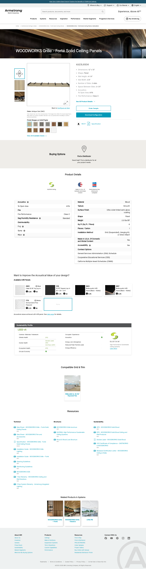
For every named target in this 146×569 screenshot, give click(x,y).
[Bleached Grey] (35, 124)
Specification (96, 124)
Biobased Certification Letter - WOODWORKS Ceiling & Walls (112, 452)
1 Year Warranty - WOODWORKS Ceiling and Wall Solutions (31, 478)
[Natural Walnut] (29, 130)
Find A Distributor (80, 540)
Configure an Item (63, 108)
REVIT (83, 124)
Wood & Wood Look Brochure (67, 440)
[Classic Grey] (47, 124)
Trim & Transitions (50, 545)
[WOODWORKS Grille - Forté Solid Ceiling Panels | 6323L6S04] (20, 85)
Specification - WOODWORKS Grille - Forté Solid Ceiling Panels (31, 443)
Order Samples (79, 545)
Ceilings (47, 538)
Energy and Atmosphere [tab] (73, 342)
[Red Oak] (35, 130)
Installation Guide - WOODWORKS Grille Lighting (30, 450)
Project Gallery (79, 548)
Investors (17, 540)
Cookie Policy (69, 562)
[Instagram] (123, 538)
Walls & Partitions (50, 540)
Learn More (113, 349)
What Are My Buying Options (23, 553)
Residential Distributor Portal (83, 553)
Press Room (18, 545)
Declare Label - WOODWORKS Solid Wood (111, 440)
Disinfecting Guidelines (24, 467)
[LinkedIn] (129, 538)
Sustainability (19, 548)
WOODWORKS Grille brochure (67, 427)
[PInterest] (117, 538)
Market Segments (20, 550)
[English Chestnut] (53, 124)
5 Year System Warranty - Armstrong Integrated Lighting (33, 485)
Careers (17, 543)
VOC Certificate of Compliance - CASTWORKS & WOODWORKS (112, 444)
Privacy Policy (80, 562)
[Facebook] (106, 538)
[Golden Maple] (65, 124)
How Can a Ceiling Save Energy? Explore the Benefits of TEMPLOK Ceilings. (73, 2)
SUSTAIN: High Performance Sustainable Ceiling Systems (71, 433)
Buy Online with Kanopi (82, 550)
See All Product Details (84, 101)
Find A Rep (78, 538)
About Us (17, 538)
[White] (53, 130)
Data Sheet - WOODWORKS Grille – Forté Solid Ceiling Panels (33, 428)
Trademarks (43, 562)
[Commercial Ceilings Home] (14, 11)
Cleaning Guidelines (23, 462)
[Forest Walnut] (59, 124)
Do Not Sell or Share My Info (97, 562)
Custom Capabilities (51, 548)
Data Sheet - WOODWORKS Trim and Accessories (29, 435)
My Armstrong (134, 19)
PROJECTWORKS (80, 543)
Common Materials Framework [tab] (28, 334)
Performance (49, 550)
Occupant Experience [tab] (72, 334)
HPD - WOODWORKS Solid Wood (108, 427)
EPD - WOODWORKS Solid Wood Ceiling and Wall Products (112, 433)
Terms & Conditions (56, 562)
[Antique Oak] (29, 124)
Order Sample (93, 108)
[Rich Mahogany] (41, 130)
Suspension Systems (51, 543)
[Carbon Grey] (41, 124)
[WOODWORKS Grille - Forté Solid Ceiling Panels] (20, 97)
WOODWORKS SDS (23, 472)
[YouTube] (111, 538)
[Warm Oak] (47, 130)
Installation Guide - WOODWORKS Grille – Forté (33, 456)
